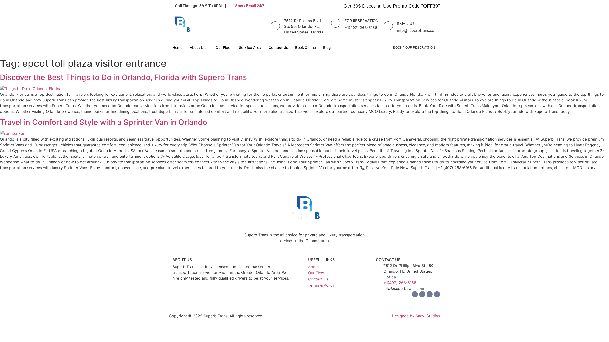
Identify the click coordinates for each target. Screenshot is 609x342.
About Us (198, 47)
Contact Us (278, 47)
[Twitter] (437, 294)
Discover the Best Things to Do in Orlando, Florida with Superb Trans (123, 77)
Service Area (250, 47)
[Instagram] (422, 294)
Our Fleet (224, 47)
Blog (327, 47)
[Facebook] (415, 294)
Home (177, 47)
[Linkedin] (430, 294)
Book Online (305, 47)
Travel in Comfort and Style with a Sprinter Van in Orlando (103, 122)
